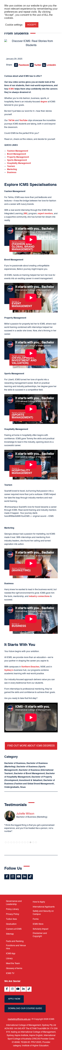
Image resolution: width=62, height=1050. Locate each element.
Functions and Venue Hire (16, 947)
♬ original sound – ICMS (42, 516)
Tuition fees (11, 919)
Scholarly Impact (40, 929)
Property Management (18, 157)
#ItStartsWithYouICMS (19, 516)
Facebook (23, 65)
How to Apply (39, 902)
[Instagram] (12, 876)
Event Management (16, 154)
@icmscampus (11, 507)
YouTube (23, 121)
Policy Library (12, 909)
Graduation (11, 924)
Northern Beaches (30, 667)
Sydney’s (8, 670)
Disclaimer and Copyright (40, 934)
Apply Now (14, 999)
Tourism (11, 166)
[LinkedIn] (24, 876)
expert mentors (45, 214)
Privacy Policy (12, 914)
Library (9, 959)
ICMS (11, 89)
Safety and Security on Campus (43, 912)
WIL (26, 214)
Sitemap (10, 934)
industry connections (39, 596)
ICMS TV (10, 973)
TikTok (11, 121)
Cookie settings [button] (14, 25)
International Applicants (44, 907)
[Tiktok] (30, 876)
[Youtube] (18, 876)
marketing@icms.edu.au (19, 1019)
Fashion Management (17, 151)
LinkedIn (51, 65)
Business (11, 173)
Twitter (37, 65)
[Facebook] (6, 876)
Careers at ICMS (14, 929)
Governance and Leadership (14, 902)
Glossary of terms (14, 968)
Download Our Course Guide (25, 1009)
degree (43, 102)
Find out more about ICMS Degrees (31, 746)
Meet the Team (13, 964)
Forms (36, 919)
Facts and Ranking (15, 941)
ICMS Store (38, 924)
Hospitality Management (19, 163)
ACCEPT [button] (31, 25)
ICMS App (10, 954)
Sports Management (17, 160)
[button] (6, 842)
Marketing (12, 169)
